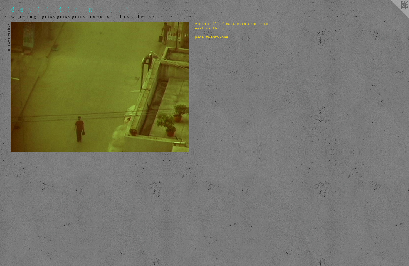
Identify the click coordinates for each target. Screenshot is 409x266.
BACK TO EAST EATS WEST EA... (34, 162)
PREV (15, 158)
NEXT (26, 158)
